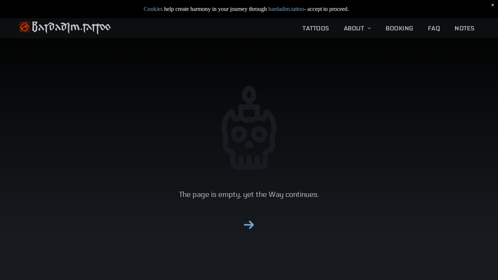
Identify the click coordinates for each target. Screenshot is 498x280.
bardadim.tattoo (286, 9)
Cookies (153, 9)
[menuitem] (315, 28)
